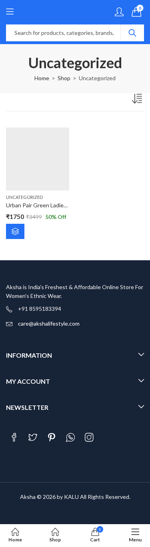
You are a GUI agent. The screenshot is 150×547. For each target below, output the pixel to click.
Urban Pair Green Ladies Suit (42, 205)
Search (132, 32)
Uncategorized (24, 197)
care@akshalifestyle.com (49, 323)
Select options (15, 231)
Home (41, 78)
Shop (64, 78)
